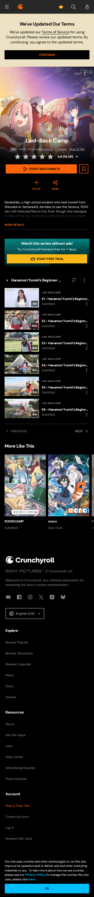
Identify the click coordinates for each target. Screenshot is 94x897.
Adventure (45, 149)
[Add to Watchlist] (83, 168)
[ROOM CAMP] (25, 492)
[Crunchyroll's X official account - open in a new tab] (41, 597)
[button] (7, 7)
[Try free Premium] (61, 7)
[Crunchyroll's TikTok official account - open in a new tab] (52, 597)
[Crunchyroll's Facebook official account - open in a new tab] (19, 597)
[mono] (68, 492)
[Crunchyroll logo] (20, 7)
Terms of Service (55, 32)
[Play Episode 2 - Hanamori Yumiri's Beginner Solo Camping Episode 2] (47, 320)
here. (32, 879)
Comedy (61, 149)
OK (47, 888)
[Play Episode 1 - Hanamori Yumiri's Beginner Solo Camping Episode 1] (47, 297)
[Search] (73, 7)
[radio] (18, 156)
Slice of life (77, 149)
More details (14, 225)
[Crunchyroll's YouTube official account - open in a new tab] (8, 597)
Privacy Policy (35, 875)
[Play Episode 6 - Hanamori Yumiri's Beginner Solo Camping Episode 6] (47, 408)
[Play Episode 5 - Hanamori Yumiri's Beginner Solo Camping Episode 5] (47, 386)
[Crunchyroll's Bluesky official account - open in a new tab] (62, 597)
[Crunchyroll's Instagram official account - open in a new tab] (30, 597)
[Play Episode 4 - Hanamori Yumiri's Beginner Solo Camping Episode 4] (47, 364)
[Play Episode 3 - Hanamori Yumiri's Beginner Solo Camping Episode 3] (47, 342)
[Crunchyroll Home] (30, 560)
